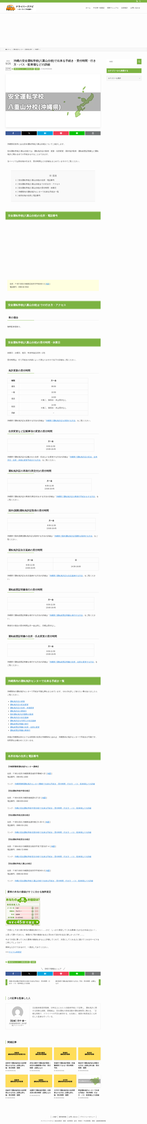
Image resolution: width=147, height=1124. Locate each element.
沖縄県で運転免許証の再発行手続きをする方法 (75, 497)
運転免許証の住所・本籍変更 (22, 708)
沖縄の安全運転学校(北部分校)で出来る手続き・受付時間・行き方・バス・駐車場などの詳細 (53, 832)
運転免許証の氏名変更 (19, 705)
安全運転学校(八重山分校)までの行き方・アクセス (39, 184)
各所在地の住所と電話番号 (29, 196)
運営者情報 (62, 1117)
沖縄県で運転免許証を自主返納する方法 (66, 576)
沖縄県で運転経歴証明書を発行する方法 (66, 615)
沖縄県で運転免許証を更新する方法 (60, 421)
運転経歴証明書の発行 (19, 724)
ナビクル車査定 (15, 952)
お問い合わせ (73, 1117)
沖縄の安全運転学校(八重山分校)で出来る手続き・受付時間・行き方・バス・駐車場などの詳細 (54, 881)
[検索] (140, 1)
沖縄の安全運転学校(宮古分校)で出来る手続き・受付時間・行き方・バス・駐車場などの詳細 (53, 857)
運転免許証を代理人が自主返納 (23, 721)
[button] (13, 133)
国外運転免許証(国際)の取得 (21, 714)
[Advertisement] (73, 30)
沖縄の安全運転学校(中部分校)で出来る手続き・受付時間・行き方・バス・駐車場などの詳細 (53, 808)
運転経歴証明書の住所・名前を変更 (25, 727)
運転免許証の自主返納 (19, 717)
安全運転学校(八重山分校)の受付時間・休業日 (37, 188)
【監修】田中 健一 (17, 1021)
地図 (47, 284)
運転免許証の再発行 (18, 711)
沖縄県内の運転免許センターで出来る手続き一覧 (38, 192)
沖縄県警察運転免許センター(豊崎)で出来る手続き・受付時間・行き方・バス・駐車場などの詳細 (55, 784)
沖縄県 (37, 69)
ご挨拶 (54, 1117)
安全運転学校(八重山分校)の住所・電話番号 (36, 180)
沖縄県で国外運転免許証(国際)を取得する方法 (73, 536)
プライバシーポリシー (87, 1117)
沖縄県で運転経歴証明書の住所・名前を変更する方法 (72, 662)
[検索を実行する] (139, 61)
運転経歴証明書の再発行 (20, 730)
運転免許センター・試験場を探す (23, 69)
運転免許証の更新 (17, 701)
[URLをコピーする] (93, 133)
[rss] (137, 1)
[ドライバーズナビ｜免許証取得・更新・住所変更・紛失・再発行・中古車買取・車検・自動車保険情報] (21, 7)
